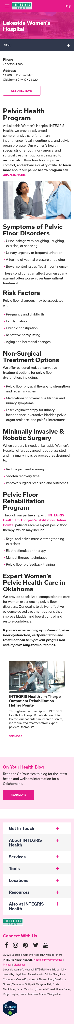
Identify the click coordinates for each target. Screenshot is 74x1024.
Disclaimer (19, 964)
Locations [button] (18, 880)
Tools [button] (14, 868)
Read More (18, 794)
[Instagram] (15, 944)
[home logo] (13, 921)
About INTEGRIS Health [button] (25, 842)
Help (68, 6)
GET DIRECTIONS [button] (21, 90)
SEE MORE (15, 736)
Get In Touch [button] (21, 828)
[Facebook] (6, 944)
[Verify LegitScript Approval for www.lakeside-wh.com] (10, 1008)
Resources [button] (19, 892)
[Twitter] (35, 944)
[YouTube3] (45, 944)
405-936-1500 (13, 64)
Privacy (7, 964)
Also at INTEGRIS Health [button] (26, 906)
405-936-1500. (14, 175)
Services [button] (17, 856)
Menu (7, 45)
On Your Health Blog (23, 767)
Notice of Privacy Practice (48, 959)
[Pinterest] (25, 944)
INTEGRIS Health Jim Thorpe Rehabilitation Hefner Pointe (34, 520)
